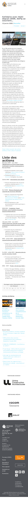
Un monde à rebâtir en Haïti (14, 100)
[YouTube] (20, 472)
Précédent (16, 26)
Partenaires (5, 473)
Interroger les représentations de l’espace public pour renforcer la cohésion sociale (12, 357)
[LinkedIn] (23, 472)
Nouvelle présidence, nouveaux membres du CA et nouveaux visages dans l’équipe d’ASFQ (7, 313)
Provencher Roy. (11, 219)
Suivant (23, 26)
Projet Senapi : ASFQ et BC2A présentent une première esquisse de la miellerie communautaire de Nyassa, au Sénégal (14, 350)
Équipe (4, 459)
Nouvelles (17, 23)
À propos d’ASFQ (6, 457)
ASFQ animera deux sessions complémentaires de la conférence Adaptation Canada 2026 (12, 339)
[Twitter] (16, 475)
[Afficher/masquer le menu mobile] (25, 4)
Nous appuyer (6, 466)
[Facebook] (16, 472)
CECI (21, 184)
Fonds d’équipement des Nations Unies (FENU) (14, 199)
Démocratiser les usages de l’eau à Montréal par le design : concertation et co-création (13, 363)
